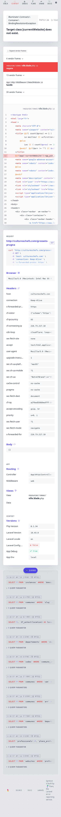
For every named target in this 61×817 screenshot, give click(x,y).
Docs (30, 790)
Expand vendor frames (17, 51)
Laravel (41, 790)
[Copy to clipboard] (51, 250)
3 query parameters (17, 687)
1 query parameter (17, 588)
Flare (51, 786)
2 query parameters (17, 727)
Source (19, 790)
